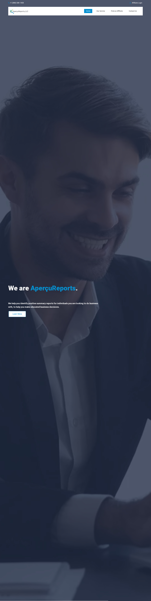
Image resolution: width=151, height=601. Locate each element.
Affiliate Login (137, 3)
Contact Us (133, 11)
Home (88, 11)
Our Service (100, 11)
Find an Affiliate (117, 11)
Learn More (17, 314)
